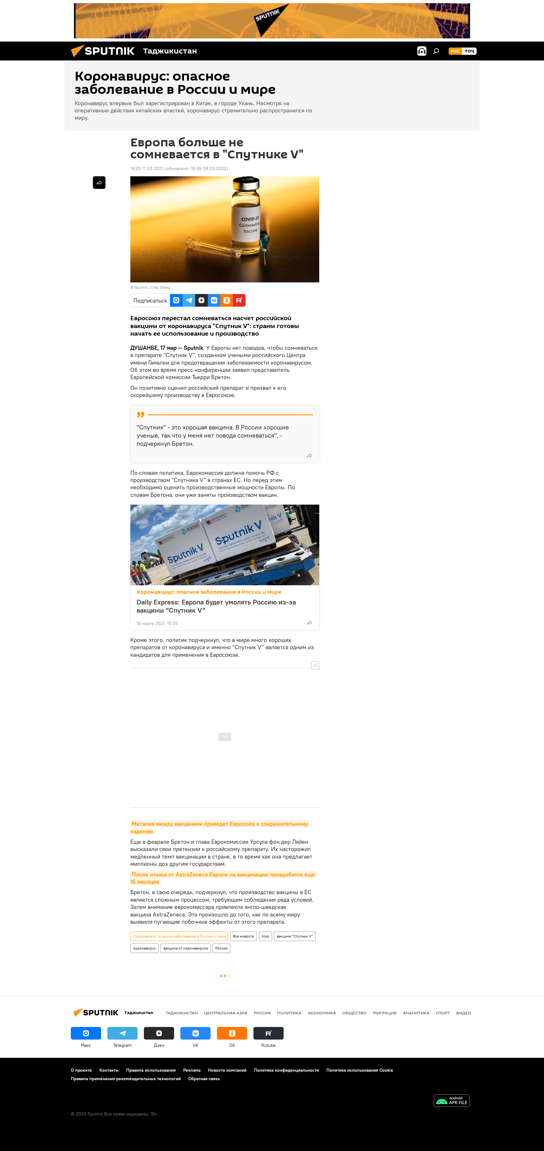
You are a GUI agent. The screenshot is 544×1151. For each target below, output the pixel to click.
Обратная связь (204, 1078)
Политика (289, 1013)
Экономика (322, 1013)
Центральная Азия (225, 1013)
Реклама (192, 1070)
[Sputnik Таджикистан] (105, 59)
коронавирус (144, 948)
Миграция (385, 1013)
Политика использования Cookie (359, 1070)
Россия (221, 948)
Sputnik (141, 287)
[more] (309, 455)
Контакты (109, 1070)
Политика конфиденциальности (286, 1070)
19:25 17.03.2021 (146, 168)
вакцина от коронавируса (185, 948)
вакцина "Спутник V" (295, 936)
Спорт (443, 1013)
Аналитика (416, 1013)
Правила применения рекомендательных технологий (126, 1078)
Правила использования (151, 1070)
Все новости (243, 936)
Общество (354, 1013)
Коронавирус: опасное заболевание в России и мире (209, 592)
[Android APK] (451, 1101)
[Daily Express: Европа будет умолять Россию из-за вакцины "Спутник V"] (224, 545)
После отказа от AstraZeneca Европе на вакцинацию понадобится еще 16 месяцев (223, 878)
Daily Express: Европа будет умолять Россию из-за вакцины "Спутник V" (216, 606)
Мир (265, 936)
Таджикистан (182, 1013)
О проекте (81, 1070)
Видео (463, 1013)
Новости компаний (227, 1070)
